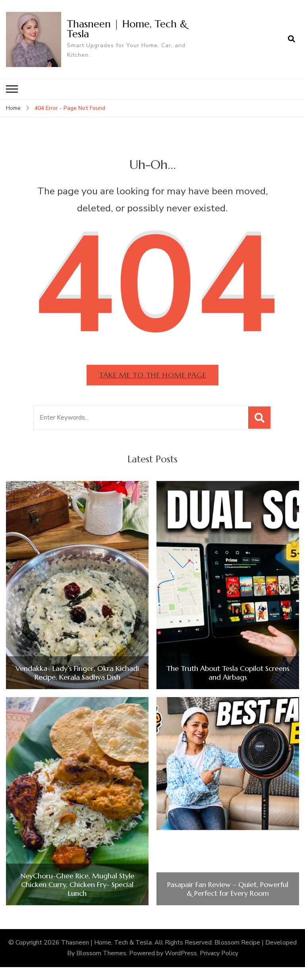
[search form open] (291, 39)
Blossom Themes (101, 953)
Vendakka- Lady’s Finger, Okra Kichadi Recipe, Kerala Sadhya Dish (77, 672)
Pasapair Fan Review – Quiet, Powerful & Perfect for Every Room (227, 888)
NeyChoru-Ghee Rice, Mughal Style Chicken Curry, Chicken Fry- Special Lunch (77, 884)
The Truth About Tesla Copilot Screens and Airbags (228, 672)
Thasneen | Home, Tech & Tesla (127, 28)
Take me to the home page (152, 374)
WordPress (181, 953)
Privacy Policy (219, 953)
